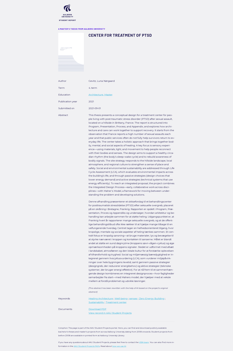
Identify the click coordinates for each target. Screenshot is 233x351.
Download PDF (97, 309)
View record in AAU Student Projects (110, 313)
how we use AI (119, 346)
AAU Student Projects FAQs (87, 346)
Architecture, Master (100, 94)
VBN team (144, 342)
